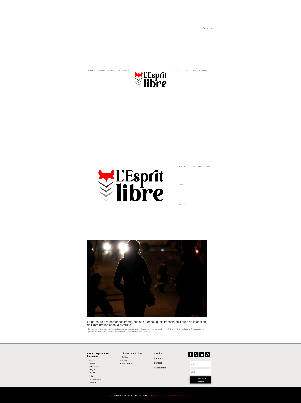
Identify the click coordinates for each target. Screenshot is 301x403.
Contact (205, 70)
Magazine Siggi (114, 70)
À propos (196, 70)
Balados (125, 70)
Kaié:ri (187, 70)
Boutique (101, 70)
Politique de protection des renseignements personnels (171, 395)
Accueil (90, 70)
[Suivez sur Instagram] (207, 354)
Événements (177, 70)
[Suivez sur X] (196, 354)
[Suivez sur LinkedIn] (201, 354)
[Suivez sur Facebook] (190, 354)
